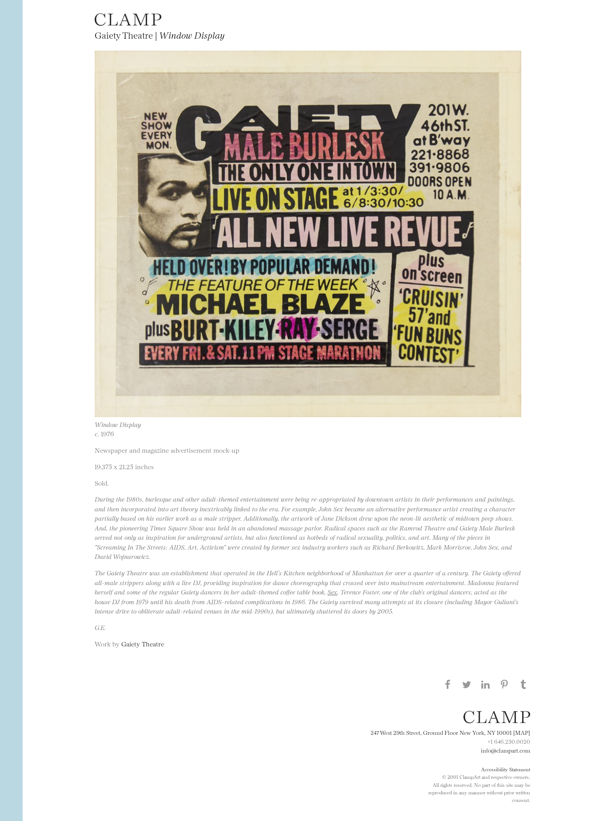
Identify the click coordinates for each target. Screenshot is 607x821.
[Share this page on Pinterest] (504, 684)
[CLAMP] (128, 23)
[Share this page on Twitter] (466, 684)
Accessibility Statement (505, 769)
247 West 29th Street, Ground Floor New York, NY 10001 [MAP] (450, 732)
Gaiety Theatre (142, 643)
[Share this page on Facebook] (447, 684)
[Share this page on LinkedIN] (485, 684)
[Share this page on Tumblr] (523, 684)
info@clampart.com (505, 749)
